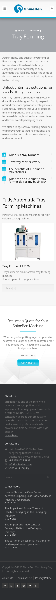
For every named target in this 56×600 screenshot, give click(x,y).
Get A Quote (28, 362)
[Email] (5, 585)
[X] (11, 585)
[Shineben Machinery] (28, 8)
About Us (7, 578)
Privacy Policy (43, 578)
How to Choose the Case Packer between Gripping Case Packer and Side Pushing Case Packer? (28, 495)
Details (8, 288)
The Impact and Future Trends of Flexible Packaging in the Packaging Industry (26, 512)
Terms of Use (24, 578)
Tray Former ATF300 (16, 266)
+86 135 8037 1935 (19, 460)
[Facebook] (17, 585)
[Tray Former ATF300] (28, 242)
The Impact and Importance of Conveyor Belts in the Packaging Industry (23, 528)
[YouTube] (30, 585)
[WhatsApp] (36, 585)
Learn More (11, 435)
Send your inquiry (19, 468)
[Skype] (23, 585)
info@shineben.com (20, 464)
